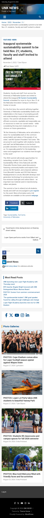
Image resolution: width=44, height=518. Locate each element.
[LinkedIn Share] (4, 262)
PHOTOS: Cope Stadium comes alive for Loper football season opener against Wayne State (20, 360)
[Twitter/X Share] (4, 257)
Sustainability (12, 215)
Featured (7, 40)
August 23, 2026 (9, 479)
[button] (3, 266)
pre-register (34, 191)
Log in (4, 492)
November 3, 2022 (9, 62)
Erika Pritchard (21, 441)
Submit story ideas (10, 266)
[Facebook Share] (4, 253)
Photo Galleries (11, 326)
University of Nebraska (11, 217)
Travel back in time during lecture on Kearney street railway (22, 229)
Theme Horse (25, 511)
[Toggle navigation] (5, 17)
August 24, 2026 (9, 441)
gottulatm (19, 365)
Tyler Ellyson (22, 62)
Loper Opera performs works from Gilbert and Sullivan (21, 238)
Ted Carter (21, 215)
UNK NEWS (10, 8)
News (14, 40)
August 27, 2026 (9, 365)
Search (38, 251)
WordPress (29, 514)
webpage (34, 195)
